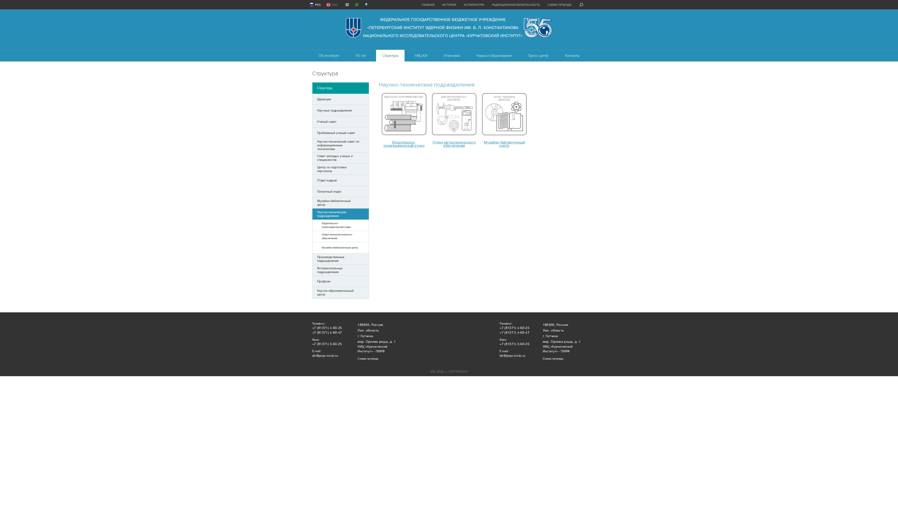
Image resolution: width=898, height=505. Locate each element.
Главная (428, 5)
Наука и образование (494, 56)
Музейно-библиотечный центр (504, 144)
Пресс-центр (538, 56)
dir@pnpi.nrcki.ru (325, 355)
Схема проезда (560, 5)
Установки (452, 56)
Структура (390, 56)
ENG (335, 5)
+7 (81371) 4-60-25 (327, 328)
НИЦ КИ (421, 56)
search (581, 5)
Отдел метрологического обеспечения (454, 144)
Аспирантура (474, 5)
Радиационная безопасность (516, 5)
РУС (318, 5)
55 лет (361, 56)
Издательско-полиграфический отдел (404, 144)
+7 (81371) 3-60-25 (327, 344)
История (449, 5)
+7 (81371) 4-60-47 (327, 332)
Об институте (329, 56)
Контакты (572, 56)
